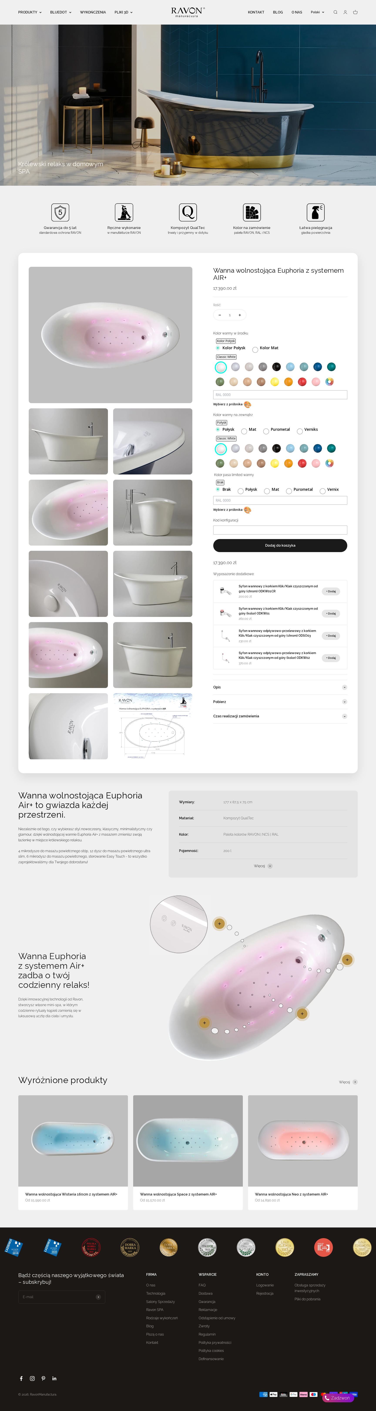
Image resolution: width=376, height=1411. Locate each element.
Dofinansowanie (211, 1359)
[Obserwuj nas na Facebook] (21, 1378)
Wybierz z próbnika (232, 404)
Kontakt (152, 1343)
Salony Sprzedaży (160, 1302)
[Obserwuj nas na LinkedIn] (54, 1378)
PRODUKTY (27, 12)
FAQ (202, 1285)
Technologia (155, 1293)
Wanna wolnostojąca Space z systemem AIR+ (178, 1194)
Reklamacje (208, 1310)
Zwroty (204, 1326)
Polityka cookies (211, 1351)
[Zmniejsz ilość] (219, 315)
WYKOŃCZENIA (93, 12)
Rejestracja (265, 1293)
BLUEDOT (58, 12)
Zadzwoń (340, 1398)
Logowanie (265, 1285)
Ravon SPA (154, 1310)
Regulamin (207, 1334)
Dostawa (206, 1293)
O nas (150, 1285)
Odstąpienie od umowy (217, 1318)
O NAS (297, 12)
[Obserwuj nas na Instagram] (32, 1378)
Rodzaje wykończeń (162, 1318)
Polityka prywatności (215, 1343)
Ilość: (217, 305)
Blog (150, 1326)
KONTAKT (256, 12)
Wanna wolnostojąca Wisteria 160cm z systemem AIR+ (71, 1194)
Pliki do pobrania (308, 1299)
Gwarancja (207, 1302)
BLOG (278, 12)
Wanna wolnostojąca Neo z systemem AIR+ (291, 1194)
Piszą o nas (155, 1334)
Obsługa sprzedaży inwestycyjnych (310, 1288)
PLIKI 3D (121, 12)
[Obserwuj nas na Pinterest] (43, 1378)
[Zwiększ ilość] (239, 315)
